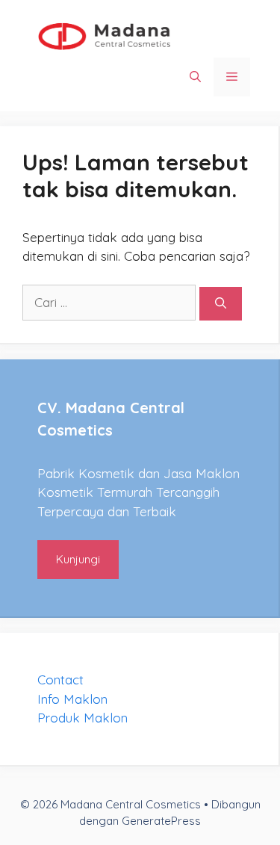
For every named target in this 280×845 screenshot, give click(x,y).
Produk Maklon (82, 717)
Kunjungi (78, 559)
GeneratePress (161, 821)
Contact (60, 679)
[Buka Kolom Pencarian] (195, 77)
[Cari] (220, 304)
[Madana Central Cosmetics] (104, 35)
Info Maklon (72, 699)
